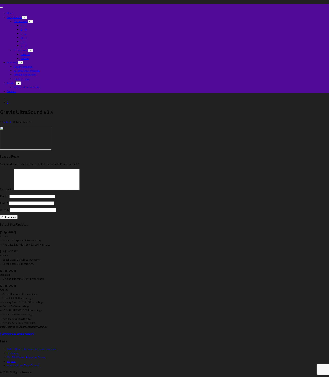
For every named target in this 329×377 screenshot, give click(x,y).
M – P (24, 38)
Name (4, 196)
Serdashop (13, 353)
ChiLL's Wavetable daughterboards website (32, 349)
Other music (21, 50)
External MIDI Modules (27, 71)
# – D (24, 25)
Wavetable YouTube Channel (23, 365)
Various (25, 58)
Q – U (24, 42)
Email (4, 203)
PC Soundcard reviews (26, 87)
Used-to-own (22, 79)
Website (5, 210)
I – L (23, 34)
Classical (25, 54)
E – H (24, 29)
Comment (6, 189)
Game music (21, 21)
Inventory (12, 62)
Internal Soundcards (25, 75)
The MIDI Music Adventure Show (26, 357)
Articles (11, 83)
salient (7, 122)
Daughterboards (23, 66)
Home (10, 13)
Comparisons (14, 17)
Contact (11, 91)
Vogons (11, 361)
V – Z (24, 46)
